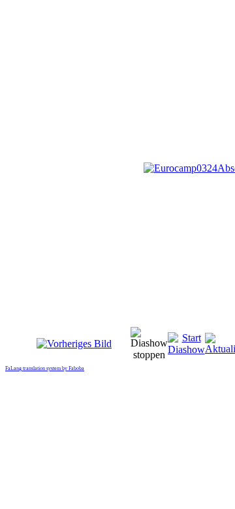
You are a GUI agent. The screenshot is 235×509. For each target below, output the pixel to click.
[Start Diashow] (186, 349)
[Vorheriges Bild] (74, 343)
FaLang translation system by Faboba (44, 368)
